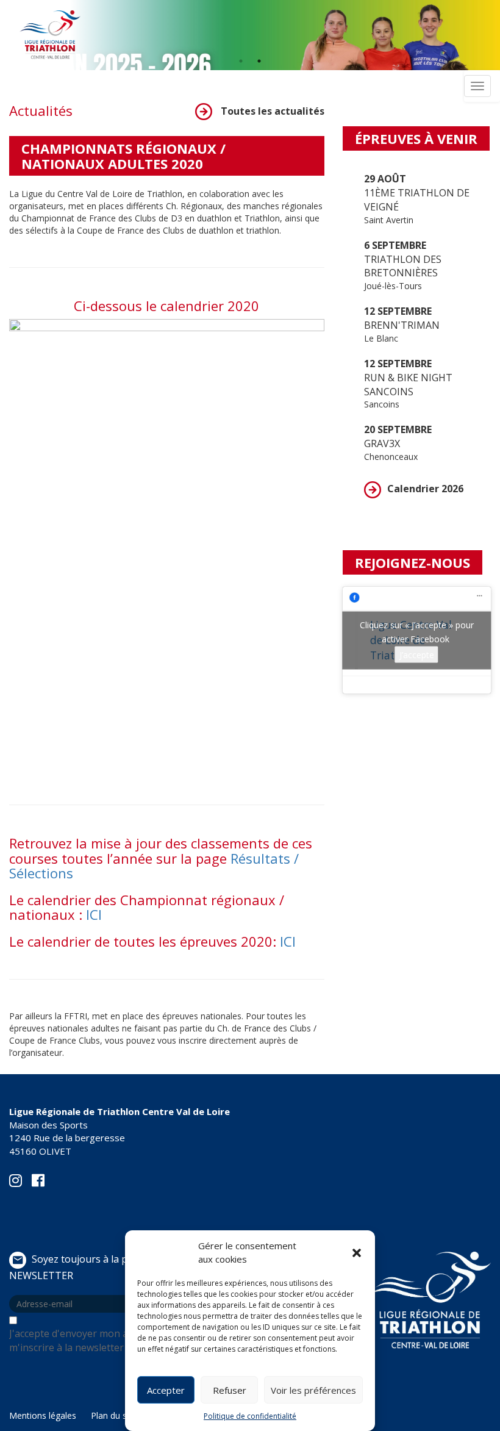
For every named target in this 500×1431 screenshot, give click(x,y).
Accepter (166, 1390)
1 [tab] (241, 61)
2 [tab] (259, 61)
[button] (357, 1253)
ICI (94, 914)
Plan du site (114, 1415)
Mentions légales (42, 1415)
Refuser (229, 1390)
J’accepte (416, 654)
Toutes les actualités (271, 111)
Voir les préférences (313, 1390)
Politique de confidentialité (250, 1416)
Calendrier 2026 (425, 488)
